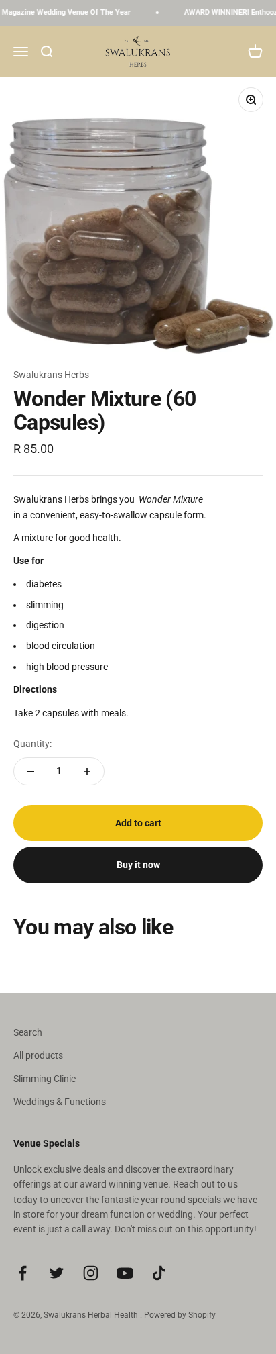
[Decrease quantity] (31, 771)
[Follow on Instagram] (91, 1273)
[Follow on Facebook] (22, 1273)
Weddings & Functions (59, 1101)
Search (27, 1032)
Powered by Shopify (180, 1315)
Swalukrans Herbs (51, 374)
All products (38, 1055)
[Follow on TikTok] (159, 1273)
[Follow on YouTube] (125, 1273)
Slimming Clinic (44, 1078)
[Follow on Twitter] (57, 1273)
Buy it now (138, 864)
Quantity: (32, 743)
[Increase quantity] (87, 771)
